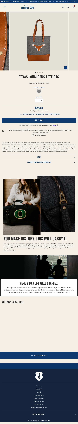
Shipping (32, 111)
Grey (39, 91)
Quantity (39, 97)
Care (39, 157)
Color (39, 87)
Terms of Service (39, 401)
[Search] (63, 7)
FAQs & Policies (39, 398)
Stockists (39, 386)
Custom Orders (39, 395)
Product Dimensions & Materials (39, 162)
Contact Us (39, 389)
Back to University (40, 356)
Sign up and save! (38, 414)
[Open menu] (4, 7)
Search (39, 392)
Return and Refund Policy (39, 407)
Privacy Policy (39, 404)
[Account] (68, 7)
